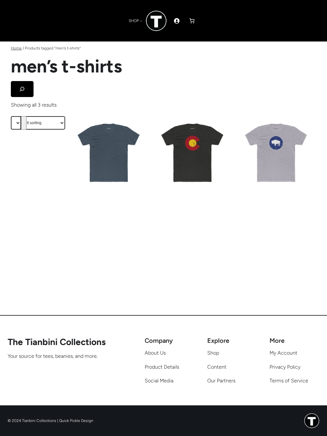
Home (16, 48)
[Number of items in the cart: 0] (192, 20)
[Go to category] (24, 123)
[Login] (176, 20)
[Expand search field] (22, 89)
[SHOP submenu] (141, 20)
